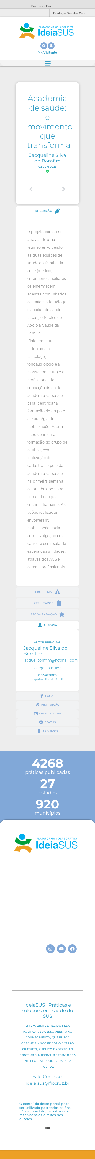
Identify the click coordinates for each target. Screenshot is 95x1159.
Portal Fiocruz (12, 4)
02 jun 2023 (47, 166)
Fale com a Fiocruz (43, 6)
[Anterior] (37, 189)
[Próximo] (58, 189)
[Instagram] (50, 948)
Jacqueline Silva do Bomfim (47, 158)
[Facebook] (72, 948)
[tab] (47, 211)
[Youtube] (61, 948)
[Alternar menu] (47, 63)
